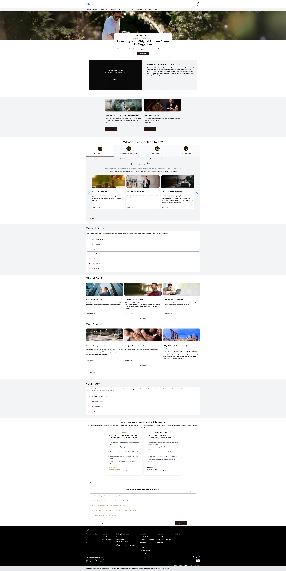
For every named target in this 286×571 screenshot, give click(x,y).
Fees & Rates (119, 537)
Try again (115, 79)
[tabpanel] (143, 188)
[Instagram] (193, 557)
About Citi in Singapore (146, 537)
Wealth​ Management (92, 9)
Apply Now (157, 9)
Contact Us (160, 534)
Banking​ (113, 9)
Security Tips (105, 537)
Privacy (88, 537)
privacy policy (153, 568)
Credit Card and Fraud (108, 539)
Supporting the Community (147, 539)
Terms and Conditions (92, 534)
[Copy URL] (115, 75)
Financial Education (145, 550)
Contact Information (162, 537)
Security (104, 534)
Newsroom (143, 542)
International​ (104, 9)
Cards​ (132, 9)
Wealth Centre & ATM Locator (164, 539)
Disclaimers (89, 540)
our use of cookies (164, 568)
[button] (197, 193)
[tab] (93, 9)
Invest (120, 9)
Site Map (177, 534)
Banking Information (122, 534)
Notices (88, 543)
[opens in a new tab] (88, 4)
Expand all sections (190, 492)
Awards (142, 547)
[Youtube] (196, 557)
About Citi (143, 534)
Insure (126, 9)
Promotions (148, 9)
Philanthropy (143, 553)
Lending (139, 9)
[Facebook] (199, 557)
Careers (142, 545)
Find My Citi (160, 542)
